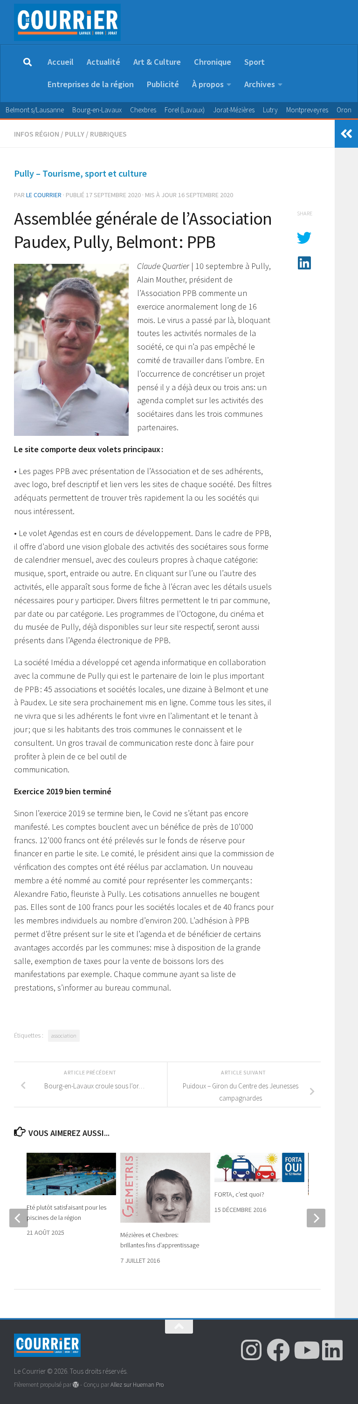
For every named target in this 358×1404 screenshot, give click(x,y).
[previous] (18, 1218)
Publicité (163, 84)
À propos (208, 84)
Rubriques (108, 133)
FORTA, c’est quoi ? (239, 1194)
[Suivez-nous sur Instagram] (251, 1350)
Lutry (270, 109)
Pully (74, 133)
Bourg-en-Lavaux (97, 109)
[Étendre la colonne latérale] (346, 134)
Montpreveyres (307, 109)
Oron (344, 109)
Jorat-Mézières (234, 109)
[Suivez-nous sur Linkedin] (332, 1350)
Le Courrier (44, 195)
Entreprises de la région (91, 84)
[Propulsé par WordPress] (76, 1385)
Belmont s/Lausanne (35, 109)
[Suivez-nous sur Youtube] (305, 1350)
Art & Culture (157, 61)
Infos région (36, 133)
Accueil (61, 61)
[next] (316, 1218)
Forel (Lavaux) (185, 109)
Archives (259, 84)
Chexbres (143, 109)
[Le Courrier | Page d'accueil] (67, 22)
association (63, 1035)
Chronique (212, 61)
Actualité (103, 61)
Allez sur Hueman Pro (137, 1385)
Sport (254, 61)
